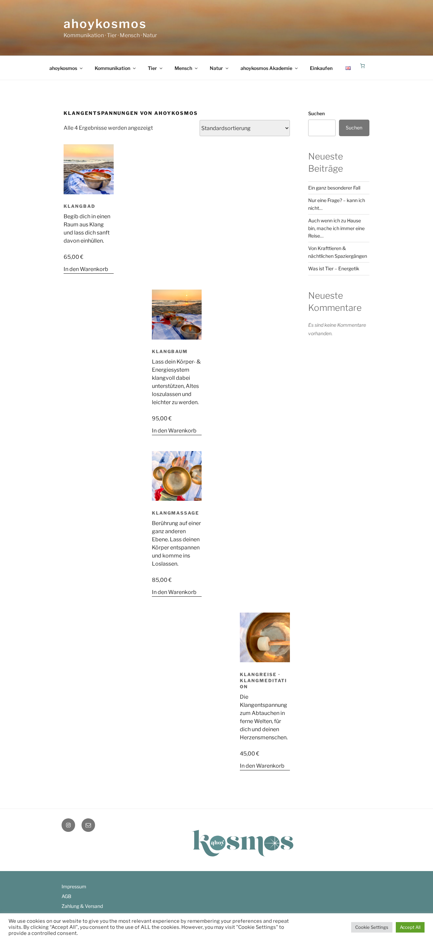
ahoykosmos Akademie (266, 68)
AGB (66, 896)
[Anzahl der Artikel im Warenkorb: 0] (362, 66)
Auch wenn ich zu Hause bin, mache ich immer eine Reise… (336, 228)
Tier (152, 68)
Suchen (316, 113)
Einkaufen (321, 68)
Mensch (183, 68)
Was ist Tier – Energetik (333, 268)
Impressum (74, 886)
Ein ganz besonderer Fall (334, 188)
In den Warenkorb (86, 269)
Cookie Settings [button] (371, 927)
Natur (216, 68)
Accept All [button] (410, 927)
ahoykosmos (105, 23)
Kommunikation (112, 68)
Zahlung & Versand (82, 906)
